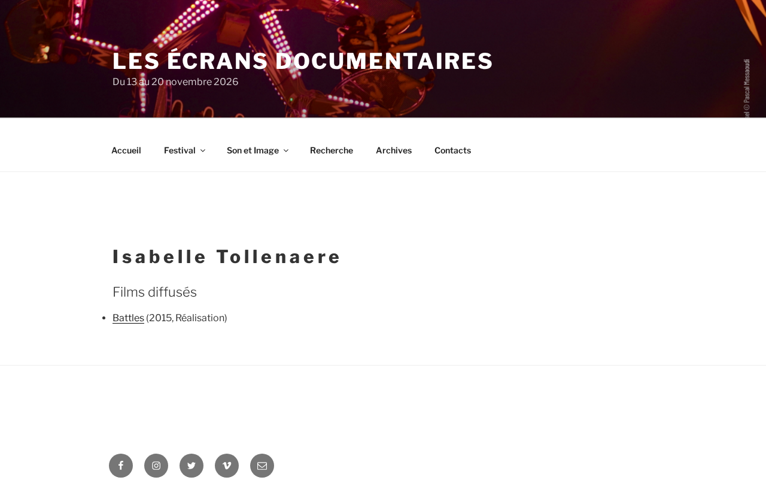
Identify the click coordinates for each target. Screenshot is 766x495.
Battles (128, 318)
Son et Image (253, 150)
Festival (180, 150)
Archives (394, 150)
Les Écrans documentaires (303, 61)
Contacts (452, 150)
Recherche (331, 150)
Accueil (126, 150)
